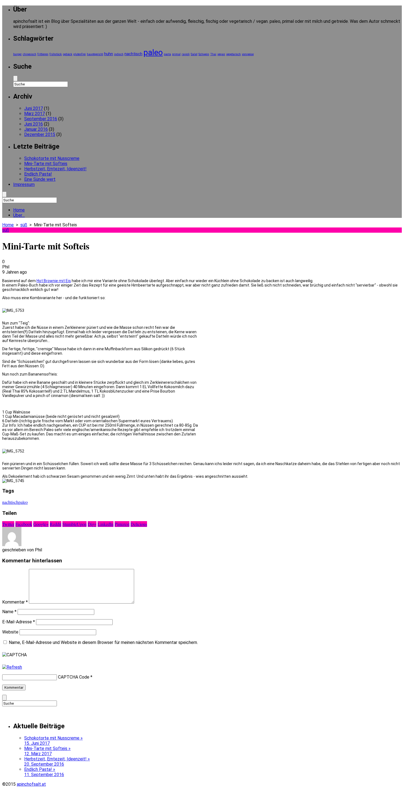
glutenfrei (79, 54)
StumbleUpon (74, 524)
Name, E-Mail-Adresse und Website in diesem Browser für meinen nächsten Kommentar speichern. (103, 642)
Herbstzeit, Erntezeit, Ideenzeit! (55, 168)
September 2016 (40, 118)
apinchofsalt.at (31, 784)
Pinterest (122, 524)
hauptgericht (95, 54)
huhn (108, 53)
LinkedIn (106, 524)
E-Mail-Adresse (18, 621)
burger (17, 54)
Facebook (23, 524)
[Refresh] (12, 667)
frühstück (55, 54)
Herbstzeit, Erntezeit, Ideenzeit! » (57, 761)
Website (10, 632)
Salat (194, 54)
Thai (213, 54)
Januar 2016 (36, 129)
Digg (92, 524)
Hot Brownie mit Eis (54, 281)
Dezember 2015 (39, 134)
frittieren (42, 54)
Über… (19, 215)
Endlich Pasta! (38, 174)
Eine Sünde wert (40, 179)
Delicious (139, 524)
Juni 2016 (33, 124)
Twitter (8, 524)
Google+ (41, 524)
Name (9, 611)
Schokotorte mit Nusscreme (51, 158)
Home (19, 210)
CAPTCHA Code (73, 677)
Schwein (203, 54)
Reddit (55, 524)
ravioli (186, 54)
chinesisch (29, 54)
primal (176, 54)
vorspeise (248, 54)
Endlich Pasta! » (44, 772)
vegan (221, 54)
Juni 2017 (33, 108)
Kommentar (15, 602)
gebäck (67, 54)
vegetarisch (233, 54)
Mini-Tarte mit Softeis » (47, 751)
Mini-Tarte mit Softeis (45, 163)
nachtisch (133, 53)
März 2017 (34, 113)
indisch (118, 54)
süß (23, 224)
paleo (153, 52)
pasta (167, 54)
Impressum (24, 184)
